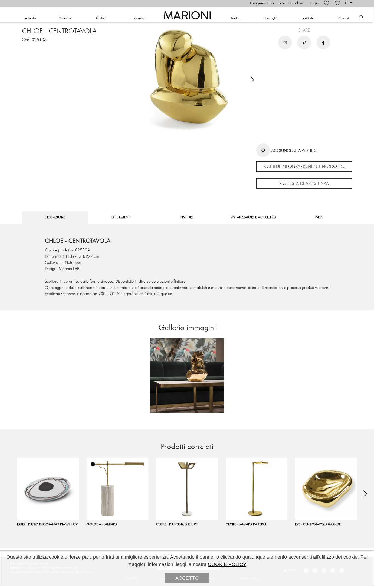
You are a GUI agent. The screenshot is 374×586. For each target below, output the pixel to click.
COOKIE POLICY (227, 564)
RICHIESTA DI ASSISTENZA (304, 183)
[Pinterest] (304, 42)
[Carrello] (337, 3)
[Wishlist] (326, 3)
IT (347, 3)
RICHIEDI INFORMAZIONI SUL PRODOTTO (304, 166)
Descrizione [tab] (55, 217)
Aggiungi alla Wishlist (294, 151)
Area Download (291, 3)
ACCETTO (187, 578)
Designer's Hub (262, 3)
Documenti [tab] (121, 217)
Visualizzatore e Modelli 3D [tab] (253, 217)
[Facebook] (323, 42)
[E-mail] (285, 42)
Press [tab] (319, 217)
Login (314, 3)
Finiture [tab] (186, 217)
